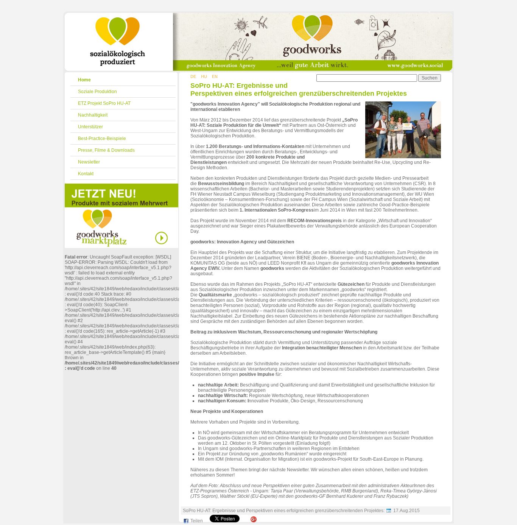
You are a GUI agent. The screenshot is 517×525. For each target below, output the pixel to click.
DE (193, 76)
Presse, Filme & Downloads (106, 150)
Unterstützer (90, 126)
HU (204, 76)
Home (84, 80)
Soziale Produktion (97, 91)
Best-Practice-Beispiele (102, 138)
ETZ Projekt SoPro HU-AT (104, 103)
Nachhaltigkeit (92, 115)
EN (215, 76)
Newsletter (89, 162)
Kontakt (85, 173)
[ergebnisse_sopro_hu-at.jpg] (403, 156)
